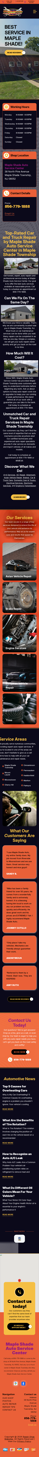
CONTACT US (9, 1410)
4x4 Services (9, 475)
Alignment (30, 475)
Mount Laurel (7, 773)
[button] (19, 1281)
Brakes (26, 477)
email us (19, 460)
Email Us (9, 213)
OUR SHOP (8, 1398)
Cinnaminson (29, 765)
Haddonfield (29, 775)
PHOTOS (6, 1401)
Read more (7, 1109)
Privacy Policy (24, 1441)
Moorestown (10, 780)
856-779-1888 (17, 206)
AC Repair (20, 475)
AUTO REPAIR (9, 1404)
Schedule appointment (19, 1326)
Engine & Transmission (26, 486)
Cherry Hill (9, 785)
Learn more (20, 575)
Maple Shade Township (10, 766)
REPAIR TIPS (8, 1407)
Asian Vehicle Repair (13, 477)
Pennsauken (29, 770)
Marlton (27, 780)
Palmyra (27, 785)
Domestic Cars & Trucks (25, 480)
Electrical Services (14, 483)
